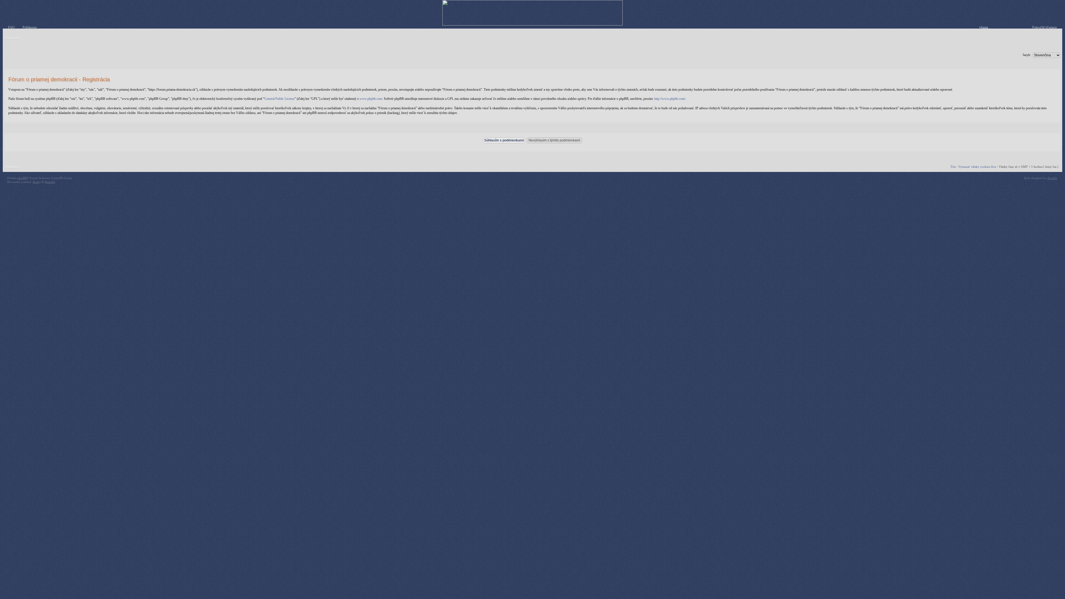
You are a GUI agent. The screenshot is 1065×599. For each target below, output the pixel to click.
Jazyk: (1027, 55)
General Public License (279, 99)
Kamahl (50, 182)
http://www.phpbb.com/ (669, 99)
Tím (953, 166)
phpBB (21, 178)
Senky (37, 182)
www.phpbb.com (370, 99)
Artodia (1052, 178)
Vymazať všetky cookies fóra (977, 166)
